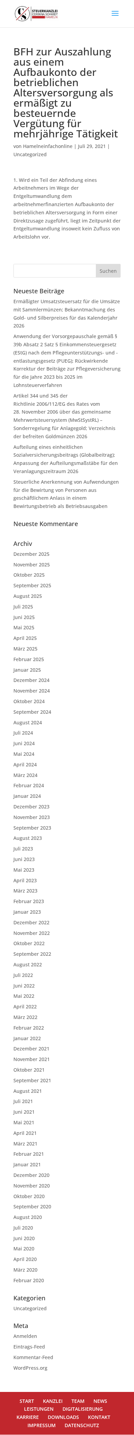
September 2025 (32, 585)
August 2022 (27, 964)
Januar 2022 (27, 1038)
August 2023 (27, 838)
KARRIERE (27, 1417)
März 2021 (25, 1143)
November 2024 (31, 690)
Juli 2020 (23, 1227)
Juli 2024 (23, 732)
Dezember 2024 (31, 680)
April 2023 (25, 880)
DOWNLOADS (63, 1417)
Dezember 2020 (31, 1175)
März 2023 (25, 890)
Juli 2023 (23, 848)
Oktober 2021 (29, 1070)
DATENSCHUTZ (82, 1425)
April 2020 (25, 1259)
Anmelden (25, 1336)
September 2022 (32, 954)
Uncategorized (30, 154)
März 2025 (25, 648)
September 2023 (32, 827)
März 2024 (25, 775)
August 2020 (27, 1217)
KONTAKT (99, 1417)
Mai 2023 (23, 870)
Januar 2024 (27, 796)
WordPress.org (30, 1368)
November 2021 (31, 1059)
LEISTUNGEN (39, 1409)
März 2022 (25, 1017)
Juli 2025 (23, 606)
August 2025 (27, 596)
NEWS (100, 1401)
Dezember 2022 (31, 922)
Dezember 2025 (31, 554)
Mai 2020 (23, 1248)
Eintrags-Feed (29, 1346)
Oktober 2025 (29, 575)
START (27, 1401)
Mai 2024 (23, 754)
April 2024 (25, 764)
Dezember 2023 (31, 806)
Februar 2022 (28, 1027)
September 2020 (32, 1206)
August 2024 (27, 722)
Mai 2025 (23, 627)
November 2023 (31, 817)
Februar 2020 (28, 1280)
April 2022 (25, 1006)
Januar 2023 (27, 912)
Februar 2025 (28, 659)
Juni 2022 (24, 985)
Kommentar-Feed (33, 1357)
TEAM (78, 1401)
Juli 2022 (23, 975)
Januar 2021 (27, 1164)
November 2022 (31, 933)
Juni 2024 (24, 743)
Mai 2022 (23, 996)
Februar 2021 (28, 1154)
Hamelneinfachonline (47, 146)
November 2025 (31, 564)
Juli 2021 (23, 1101)
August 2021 (27, 1091)
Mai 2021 (23, 1122)
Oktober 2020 (29, 1196)
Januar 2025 (27, 670)
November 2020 (31, 1185)
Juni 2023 (24, 859)
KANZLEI (53, 1401)
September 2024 (32, 712)
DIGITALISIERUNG (83, 1409)
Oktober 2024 (29, 701)
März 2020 (25, 1269)
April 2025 (25, 638)
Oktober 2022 (29, 943)
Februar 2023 (28, 901)
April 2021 (25, 1133)
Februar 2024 (28, 785)
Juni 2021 (24, 1112)
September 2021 (32, 1080)
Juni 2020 (24, 1238)
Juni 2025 (24, 617)
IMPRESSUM (41, 1425)
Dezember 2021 (31, 1048)
